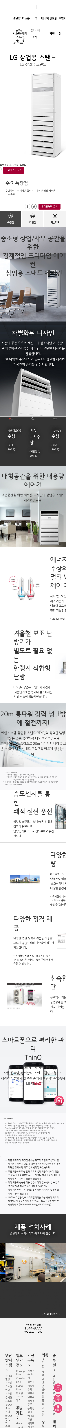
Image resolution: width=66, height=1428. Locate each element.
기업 (43, 1364)
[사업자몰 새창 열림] (58, 1387)
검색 (17, 42)
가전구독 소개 (30, 1374)
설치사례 (35, 30)
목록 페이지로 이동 (50, 1314)
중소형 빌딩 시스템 (8, 1390)
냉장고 (19, 1423)
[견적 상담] (58, 1408)
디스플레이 (26, 26)
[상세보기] (1, 1157)
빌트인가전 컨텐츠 (19, 1397)
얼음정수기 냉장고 (30, 1389)
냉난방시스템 (17, 26)
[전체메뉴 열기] (21, 42)
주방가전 (19, 1410)
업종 (45, 1355)
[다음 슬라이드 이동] (63, 1270)
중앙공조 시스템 (8, 1408)
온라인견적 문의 (14, 170)
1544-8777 (33, 1328)
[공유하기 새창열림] (27, 206)
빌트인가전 (53, 26)
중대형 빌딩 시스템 (8, 1379)
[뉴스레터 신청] (58, 1398)
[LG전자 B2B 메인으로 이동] (34, 7)
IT (36, 18)
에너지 (45, 18)
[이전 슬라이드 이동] (2, 1270)
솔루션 (54, 1360)
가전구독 (30, 1358)
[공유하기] (1, 168)
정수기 (30, 1381)
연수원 (43, 1411)
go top (61, 1423)
